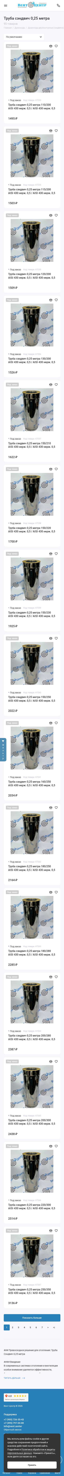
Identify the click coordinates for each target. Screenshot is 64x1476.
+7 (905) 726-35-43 (14, 1419)
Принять (32, 1465)
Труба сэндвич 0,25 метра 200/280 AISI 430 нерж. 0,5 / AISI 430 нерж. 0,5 (31, 1037)
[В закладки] (56, 46)
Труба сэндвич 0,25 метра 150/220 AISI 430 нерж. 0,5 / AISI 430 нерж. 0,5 (31, 529)
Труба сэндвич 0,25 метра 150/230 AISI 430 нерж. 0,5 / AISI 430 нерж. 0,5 (31, 614)
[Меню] (5, 5)
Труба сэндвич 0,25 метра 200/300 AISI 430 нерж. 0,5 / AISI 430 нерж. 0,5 (31, 1122)
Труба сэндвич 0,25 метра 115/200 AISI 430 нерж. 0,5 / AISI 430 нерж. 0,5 (31, 191)
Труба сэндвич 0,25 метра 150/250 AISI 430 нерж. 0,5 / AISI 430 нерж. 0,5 (31, 699)
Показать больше (32, 1317)
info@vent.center (13, 1426)
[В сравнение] (51, 46)
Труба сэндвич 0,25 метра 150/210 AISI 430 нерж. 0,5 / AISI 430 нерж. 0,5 (31, 445)
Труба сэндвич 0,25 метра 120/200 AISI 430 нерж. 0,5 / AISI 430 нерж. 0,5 (31, 276)
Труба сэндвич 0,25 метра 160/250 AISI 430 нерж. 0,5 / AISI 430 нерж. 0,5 (31, 783)
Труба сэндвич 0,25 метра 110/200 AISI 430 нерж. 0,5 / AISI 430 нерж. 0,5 (31, 106)
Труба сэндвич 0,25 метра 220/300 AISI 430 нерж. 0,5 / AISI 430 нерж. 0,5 (31, 1206)
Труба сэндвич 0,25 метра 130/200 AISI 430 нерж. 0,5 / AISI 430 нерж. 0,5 (31, 360)
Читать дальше (12, 1378)
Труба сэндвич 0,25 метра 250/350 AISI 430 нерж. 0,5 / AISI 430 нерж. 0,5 (31, 1291)
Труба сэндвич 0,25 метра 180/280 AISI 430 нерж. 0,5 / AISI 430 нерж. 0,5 (31, 952)
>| (54, 1327)
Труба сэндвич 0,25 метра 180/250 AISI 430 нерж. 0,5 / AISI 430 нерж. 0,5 (31, 868)
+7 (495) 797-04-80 (14, 1423)
